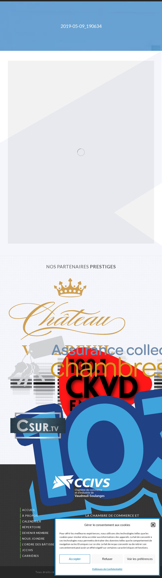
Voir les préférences (140, 559)
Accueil (28, 510)
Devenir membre (35, 532)
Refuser (107, 559)
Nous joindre (33, 538)
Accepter (75, 559)
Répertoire (31, 527)
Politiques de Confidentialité (107, 569)
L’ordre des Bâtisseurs (41, 544)
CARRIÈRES (30, 555)
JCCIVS (27, 550)
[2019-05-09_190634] (81, 152)
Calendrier (31, 521)
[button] (153, 525)
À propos (30, 515)
